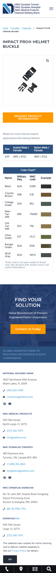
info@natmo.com (16, 438)
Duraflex (15, 28)
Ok (10, 559)
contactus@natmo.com (20, 397)
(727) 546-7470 (15, 431)
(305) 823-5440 (15, 390)
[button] (47, 60)
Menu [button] (48, 8)
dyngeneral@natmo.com (20, 471)
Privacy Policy (19, 551)
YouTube (10, 404)
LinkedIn (5, 404)
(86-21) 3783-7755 (16, 509)
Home (5, 28)
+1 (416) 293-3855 (16, 464)
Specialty (27, 28)
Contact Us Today (28, 329)
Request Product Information (28, 117)
